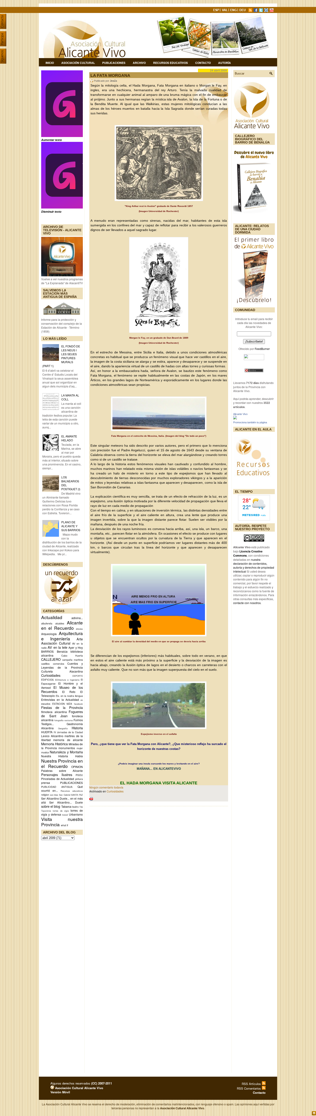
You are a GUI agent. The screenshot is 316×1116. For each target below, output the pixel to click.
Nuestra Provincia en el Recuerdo (62, 763)
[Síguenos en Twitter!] (261, 11)
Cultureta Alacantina (62, 671)
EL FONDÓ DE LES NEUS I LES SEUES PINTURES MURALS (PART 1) (61, 356)
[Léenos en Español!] (216, 11)
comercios (58, 663)
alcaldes (59, 623)
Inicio (50, 63)
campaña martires (72, 659)
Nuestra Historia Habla (62, 756)
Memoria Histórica (54, 743)
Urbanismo (76, 814)
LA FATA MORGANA (110, 75)
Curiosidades (50, 675)
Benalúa (62, 651)
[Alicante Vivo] (235, 418)
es (82, 699)
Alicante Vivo (240, 414)
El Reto (69, 692)
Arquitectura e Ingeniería (62, 636)
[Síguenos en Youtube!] (272, 11)
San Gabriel (64, 794)
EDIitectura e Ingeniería (67, 679)
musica (45, 752)
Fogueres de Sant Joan (62, 713)
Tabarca (66, 806)
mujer (80, 748)
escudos (45, 703)
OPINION (77, 767)
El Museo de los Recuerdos (62, 689)
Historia (77, 727)
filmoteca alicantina (54, 712)
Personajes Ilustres (56, 774)
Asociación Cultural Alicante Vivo (78, 1088)
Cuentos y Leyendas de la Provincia (62, 665)
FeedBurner (262, 349)
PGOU (79, 775)
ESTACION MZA (62, 703)
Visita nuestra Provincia (62, 821)
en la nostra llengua (72, 696)
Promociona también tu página (250, 422)
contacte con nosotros (247, 603)
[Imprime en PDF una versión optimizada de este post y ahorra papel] (91, 799)
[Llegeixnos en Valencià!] (225, 11)
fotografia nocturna (63, 720)
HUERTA (47, 732)
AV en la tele (57, 647)
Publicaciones (113, 63)
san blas (54, 794)
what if (64, 825)
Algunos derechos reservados (81, 1083)
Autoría (224, 63)
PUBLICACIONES (71, 783)
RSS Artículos (252, 1084)
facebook (78, 703)
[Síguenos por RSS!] (250, 11)
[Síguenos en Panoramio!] (266, 11)
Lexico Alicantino (52, 736)
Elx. (58, 696)
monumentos (67, 748)
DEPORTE (77, 675)
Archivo (139, 63)
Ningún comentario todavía (106, 787)
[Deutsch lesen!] (243, 11)
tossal (65, 814)
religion (45, 794)
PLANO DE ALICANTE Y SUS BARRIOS (70, 526)
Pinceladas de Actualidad (57, 779)
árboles (79, 628)
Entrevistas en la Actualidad (60, 699)
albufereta (46, 623)
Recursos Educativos (170, 63)
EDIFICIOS (47, 679)
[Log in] (52, 1088)
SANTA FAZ (77, 794)
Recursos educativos (72, 790)
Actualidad (51, 617)
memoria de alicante (68, 740)
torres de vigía (61, 810)
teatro (75, 806)
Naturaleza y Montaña (66, 751)
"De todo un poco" (195, 436)
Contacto (203, 63)
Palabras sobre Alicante (62, 771)
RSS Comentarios (249, 1088)
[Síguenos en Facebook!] (256, 11)
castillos (45, 663)
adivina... (77, 618)
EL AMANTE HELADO (69, 438)
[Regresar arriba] (314, 1113)
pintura (79, 779)
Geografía (63, 728)
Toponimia (46, 810)
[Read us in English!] (234, 11)
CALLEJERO (51, 659)
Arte (80, 638)
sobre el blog (50, 806)
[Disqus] (158, 870)
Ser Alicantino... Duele (66, 802)
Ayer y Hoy (75, 647)
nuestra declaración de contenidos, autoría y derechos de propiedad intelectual (253, 565)
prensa (45, 783)
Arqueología (49, 634)
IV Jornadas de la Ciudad (68, 732)
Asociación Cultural (78, 63)
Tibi (81, 806)
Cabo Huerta (72, 655)
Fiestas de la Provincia (62, 707)
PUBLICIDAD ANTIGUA (56, 787)
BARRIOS (47, 651)
